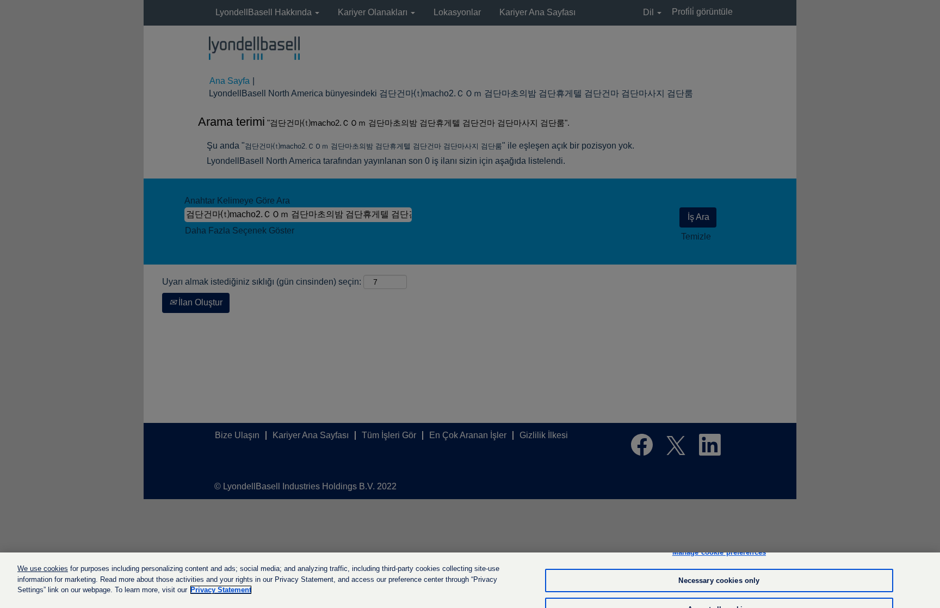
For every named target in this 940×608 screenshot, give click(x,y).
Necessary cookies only (718, 580)
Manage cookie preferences (719, 552)
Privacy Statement (220, 590)
